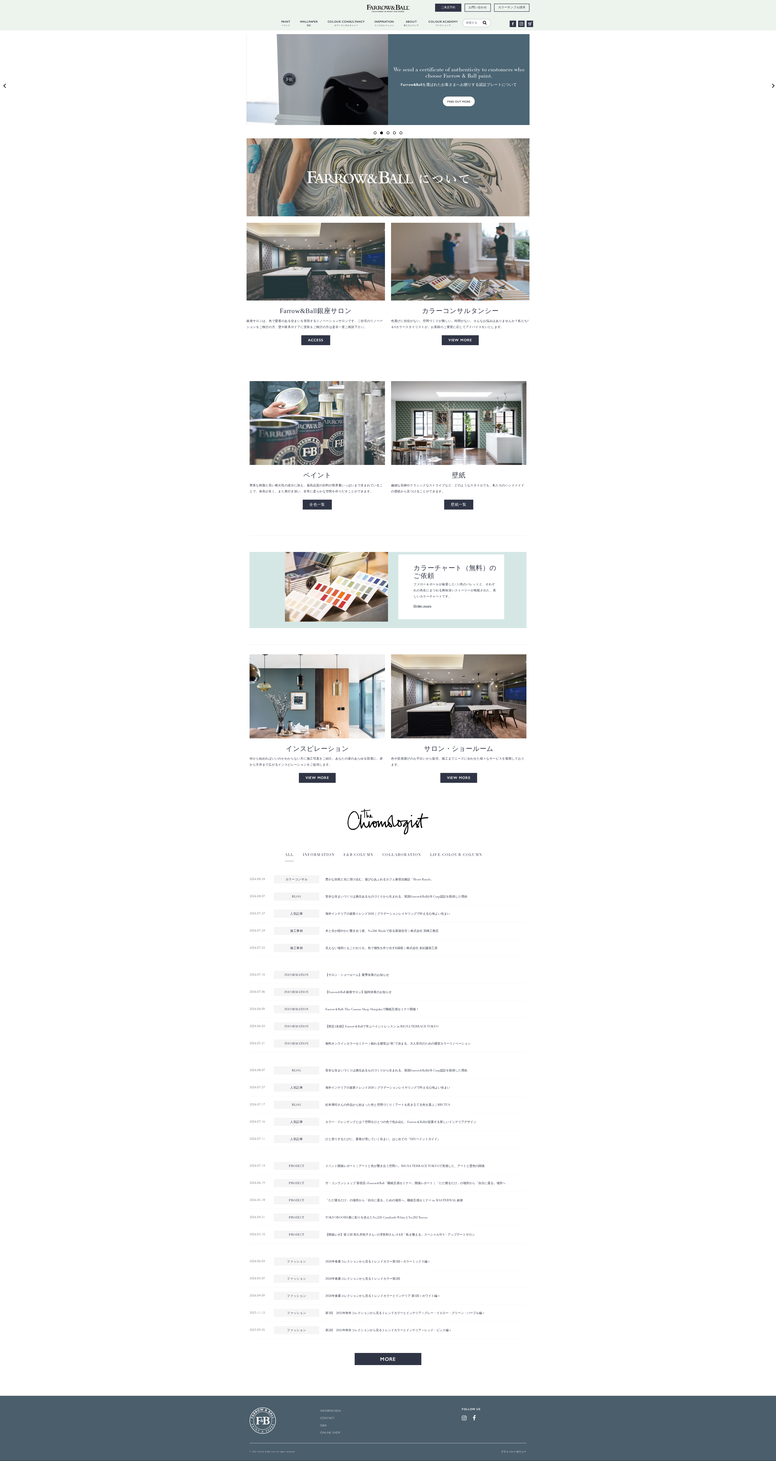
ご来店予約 (448, 7)
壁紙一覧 (459, 504)
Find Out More (458, 104)
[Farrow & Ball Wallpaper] (458, 423)
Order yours (422, 606)
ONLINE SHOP (330, 1433)
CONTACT (327, 1418)
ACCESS (315, 340)
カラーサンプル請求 (511, 7)
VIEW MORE (460, 340)
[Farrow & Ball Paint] (317, 423)
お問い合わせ (478, 7)
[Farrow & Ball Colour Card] (336, 586)
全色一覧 (317, 504)
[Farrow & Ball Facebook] (475, 1419)
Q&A (323, 1425)
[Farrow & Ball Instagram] (465, 1419)
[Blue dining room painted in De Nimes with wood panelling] (317, 696)
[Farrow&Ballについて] (388, 177)
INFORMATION (330, 1411)
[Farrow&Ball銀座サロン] (316, 261)
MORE (388, 1359)
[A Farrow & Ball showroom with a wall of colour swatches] (458, 696)
